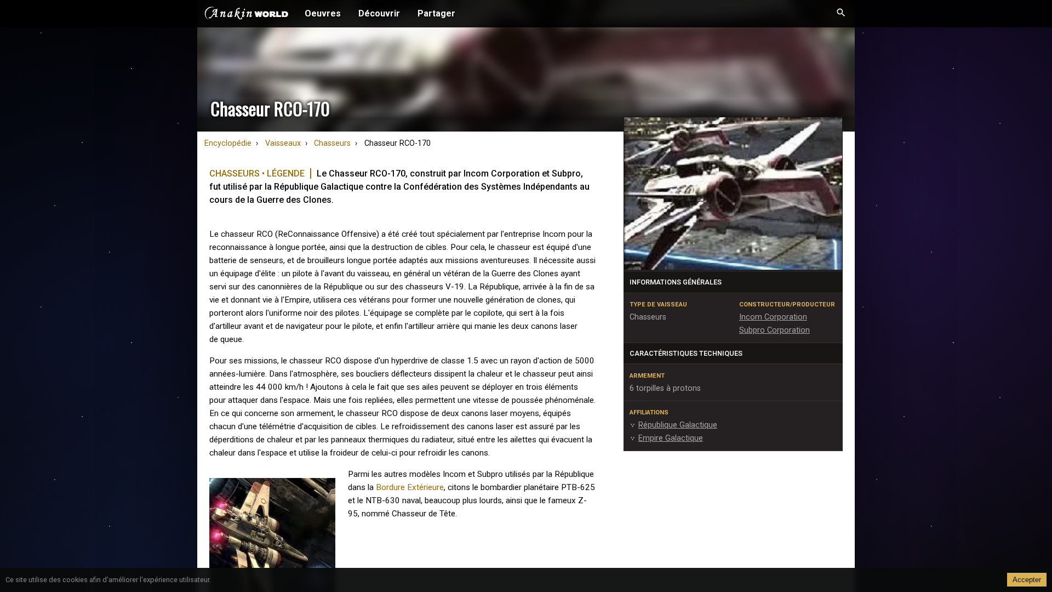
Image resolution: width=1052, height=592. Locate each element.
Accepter (1027, 580)
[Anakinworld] (246, 14)
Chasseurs (332, 143)
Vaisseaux (283, 143)
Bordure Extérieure (410, 487)
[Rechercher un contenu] (841, 13)
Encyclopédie (227, 143)
